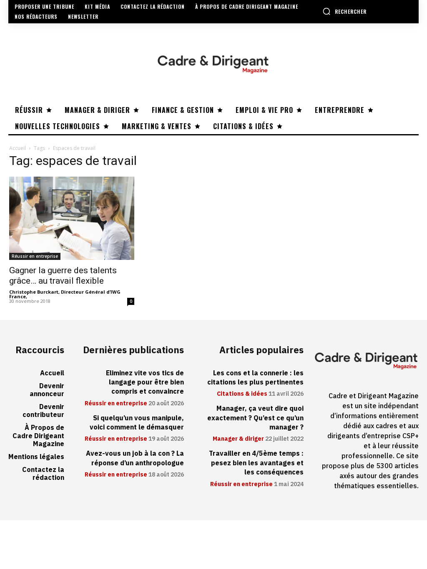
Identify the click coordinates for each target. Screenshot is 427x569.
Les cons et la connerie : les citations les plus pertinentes (255, 377)
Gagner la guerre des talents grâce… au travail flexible (63, 275)
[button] (344, 11)
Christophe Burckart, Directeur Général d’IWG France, (65, 294)
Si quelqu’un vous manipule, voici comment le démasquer (137, 422)
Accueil (17, 148)
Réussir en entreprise (35, 256)
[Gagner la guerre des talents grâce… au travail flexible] (71, 218)
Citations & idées (242, 394)
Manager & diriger (238, 439)
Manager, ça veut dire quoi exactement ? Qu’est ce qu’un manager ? (255, 418)
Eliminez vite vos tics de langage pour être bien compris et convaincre (145, 382)
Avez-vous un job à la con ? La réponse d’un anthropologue (135, 458)
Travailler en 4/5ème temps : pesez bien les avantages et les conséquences (256, 463)
